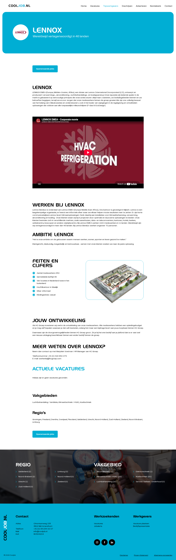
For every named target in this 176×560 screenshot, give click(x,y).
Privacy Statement (141, 555)
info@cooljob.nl (40, 531)
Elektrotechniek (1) (144, 472)
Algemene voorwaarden (163, 555)
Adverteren (141, 6)
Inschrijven (127, 6)
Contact (168, 6)
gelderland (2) (24, 472)
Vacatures (95, 6)
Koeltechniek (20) (143, 477)
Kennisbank (155, 6)
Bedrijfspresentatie (141, 526)
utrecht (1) (23, 482)
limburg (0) (63, 472)
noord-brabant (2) (26, 477)
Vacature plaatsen (141, 524)
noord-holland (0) (66, 477)
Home (84, 6)
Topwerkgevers (110, 6)
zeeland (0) (63, 482)
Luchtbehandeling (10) (106, 482)
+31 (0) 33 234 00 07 (43, 529)
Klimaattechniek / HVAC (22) (109, 477)
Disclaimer (124, 555)
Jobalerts (98, 526)
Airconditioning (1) (105, 472)
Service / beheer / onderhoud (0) (150, 482)
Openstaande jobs (45, 69)
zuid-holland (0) (25, 487)
